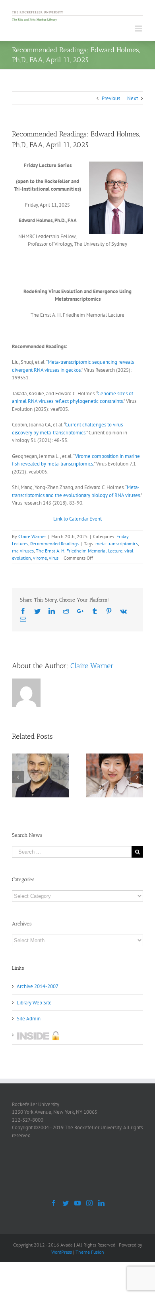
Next (132, 98)
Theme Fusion (90, 1252)
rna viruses (23, 551)
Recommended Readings (54, 543)
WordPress (61, 1252)
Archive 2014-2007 (37, 986)
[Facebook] (53, 1203)
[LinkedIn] (101, 1203)
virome (40, 558)
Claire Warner (32, 536)
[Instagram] (89, 1203)
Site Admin (29, 1018)
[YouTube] (77, 1203)
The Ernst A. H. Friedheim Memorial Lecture (79, 551)
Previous (111, 98)
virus (53, 558)
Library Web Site (34, 1002)
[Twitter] (65, 1203)
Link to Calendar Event (77, 518)
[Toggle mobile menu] (139, 28)
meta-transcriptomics (116, 543)
